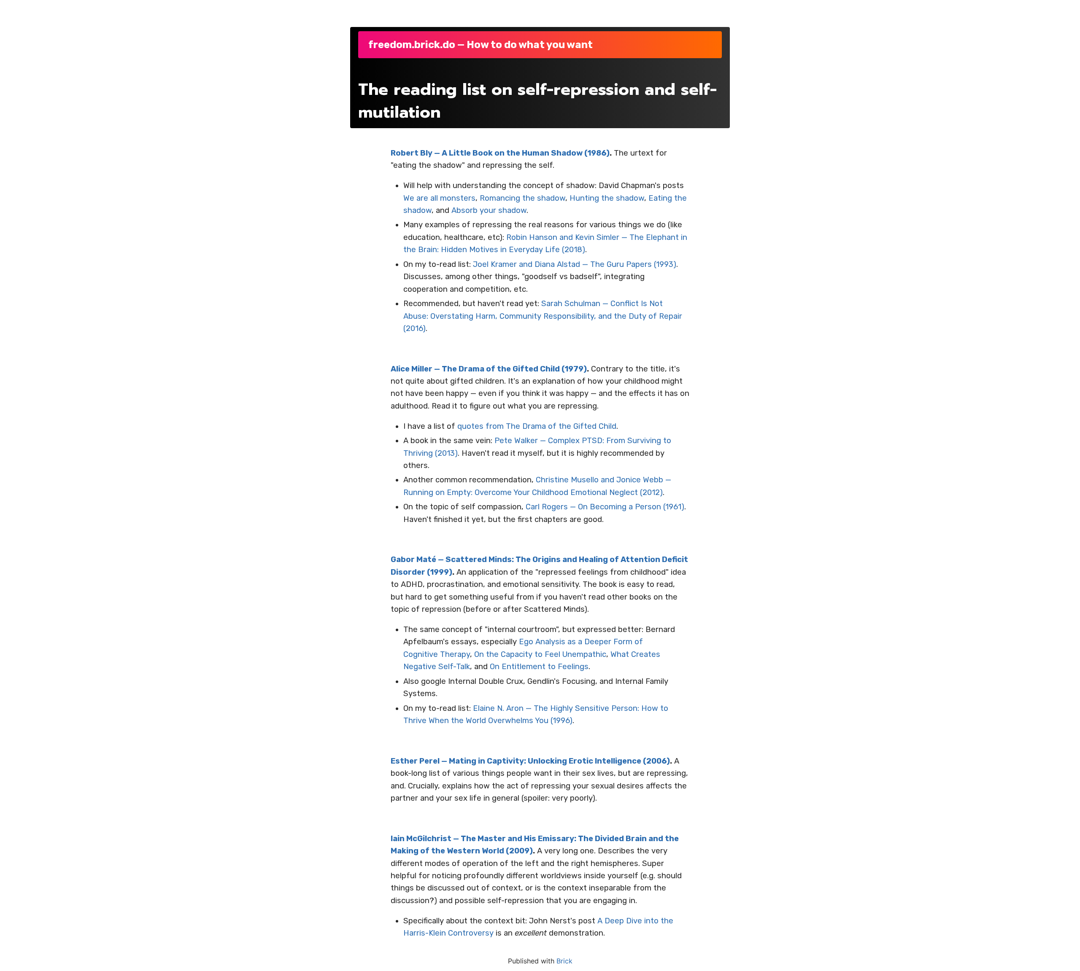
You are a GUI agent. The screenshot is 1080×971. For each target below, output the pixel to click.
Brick (564, 961)
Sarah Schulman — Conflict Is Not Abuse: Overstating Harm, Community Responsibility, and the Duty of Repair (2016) (542, 316)
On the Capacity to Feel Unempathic (540, 654)
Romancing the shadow (522, 198)
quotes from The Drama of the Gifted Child (536, 426)
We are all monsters (439, 198)
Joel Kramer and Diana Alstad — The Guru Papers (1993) (574, 264)
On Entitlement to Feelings (539, 666)
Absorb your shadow (488, 210)
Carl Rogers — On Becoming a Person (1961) (605, 506)
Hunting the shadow (607, 198)
